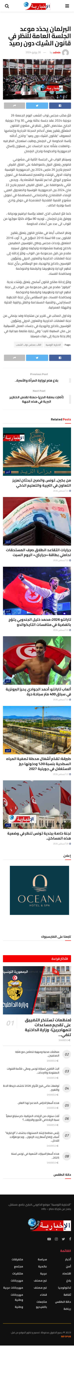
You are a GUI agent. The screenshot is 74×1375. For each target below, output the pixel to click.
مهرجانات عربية (13, 1287)
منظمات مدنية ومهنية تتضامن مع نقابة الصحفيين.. (37, 1053)
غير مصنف (40, 1280)
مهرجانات (17, 1280)
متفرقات (17, 1259)
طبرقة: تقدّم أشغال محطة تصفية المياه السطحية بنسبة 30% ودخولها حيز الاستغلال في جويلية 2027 (38, 763)
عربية (43, 1273)
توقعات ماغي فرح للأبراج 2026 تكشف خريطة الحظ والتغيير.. (31, 1087)
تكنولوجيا (64, 1287)
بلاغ (68, 1280)
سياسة (42, 1259)
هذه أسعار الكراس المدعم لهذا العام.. (38, 1102)
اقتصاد (66, 1273)
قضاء (43, 1294)
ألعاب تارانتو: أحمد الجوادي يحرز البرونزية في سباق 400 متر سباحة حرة (38, 691)
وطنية (19, 1306)
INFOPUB (66, 1336)
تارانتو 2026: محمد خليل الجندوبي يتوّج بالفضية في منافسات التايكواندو (39, 622)
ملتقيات (17, 1273)
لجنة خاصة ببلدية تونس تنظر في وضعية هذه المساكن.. (39, 835)
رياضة (67, 1308)
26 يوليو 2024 (33, 52)
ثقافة (67, 1294)
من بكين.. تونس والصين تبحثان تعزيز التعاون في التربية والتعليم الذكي (41, 482)
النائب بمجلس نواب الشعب (28, 344)
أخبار (8, 472)
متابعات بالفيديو (41, 1304)
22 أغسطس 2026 (61, 491)
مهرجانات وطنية (17, 1297)
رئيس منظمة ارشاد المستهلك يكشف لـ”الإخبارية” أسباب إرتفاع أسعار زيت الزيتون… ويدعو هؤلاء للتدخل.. (32, 1136)
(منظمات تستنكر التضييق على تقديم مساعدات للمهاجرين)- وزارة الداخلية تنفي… (48, 1027)
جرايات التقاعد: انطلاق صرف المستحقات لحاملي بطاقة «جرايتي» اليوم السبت (38, 552)
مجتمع (18, 1266)
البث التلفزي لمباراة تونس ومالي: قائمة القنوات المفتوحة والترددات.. (33, 1070)
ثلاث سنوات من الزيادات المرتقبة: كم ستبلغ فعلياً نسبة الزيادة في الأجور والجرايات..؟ (32, 1117)
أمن (68, 1266)
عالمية (42, 1266)
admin (56, 52)
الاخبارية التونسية (53, 344)
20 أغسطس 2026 (61, 844)
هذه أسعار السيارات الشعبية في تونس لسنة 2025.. (35, 1155)
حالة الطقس (63, 1301)
